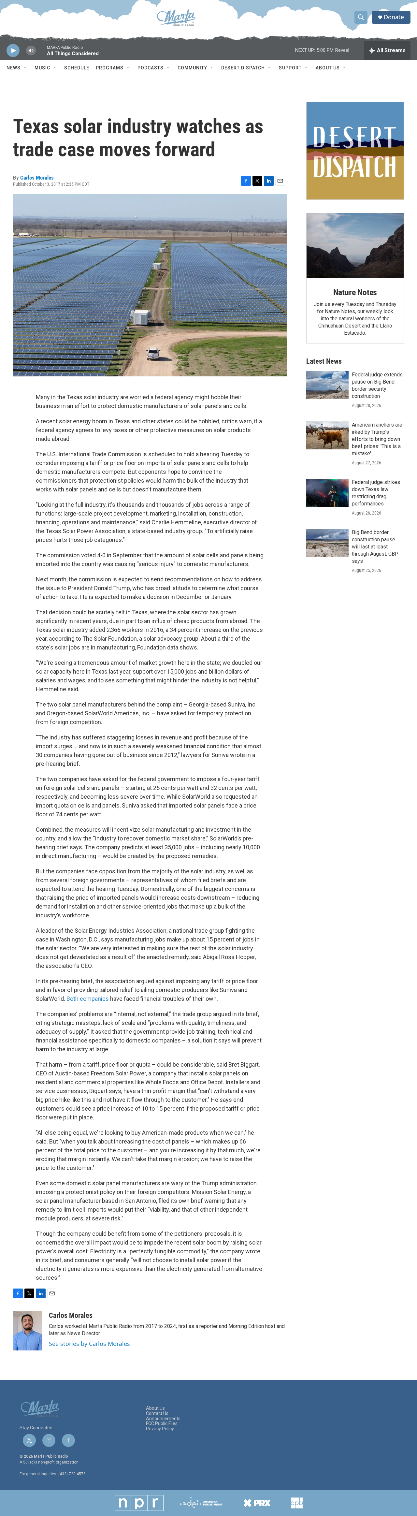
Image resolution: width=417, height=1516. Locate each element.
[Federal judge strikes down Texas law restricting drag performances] (327, 493)
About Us (328, 67)
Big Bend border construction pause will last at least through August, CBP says (375, 546)
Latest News (324, 361)
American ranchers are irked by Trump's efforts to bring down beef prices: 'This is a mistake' (377, 439)
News (14, 67)
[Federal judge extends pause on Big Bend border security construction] (327, 385)
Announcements (163, 1418)
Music (42, 67)
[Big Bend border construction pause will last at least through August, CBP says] (327, 543)
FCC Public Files (162, 1423)
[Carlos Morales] (27, 1330)
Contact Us (157, 1413)
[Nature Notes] (355, 245)
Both (72, 998)
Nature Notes (355, 292)
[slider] (41, 53)
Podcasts (150, 67)
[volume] (30, 50)
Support (290, 67)
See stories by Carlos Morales (89, 1344)
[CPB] (297, 1503)
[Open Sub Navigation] (25, 67)
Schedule (76, 67)
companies (94, 998)
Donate (394, 17)
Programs (109, 67)
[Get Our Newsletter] (355, 150)
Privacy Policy (160, 1428)
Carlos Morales (37, 177)
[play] (13, 50)
